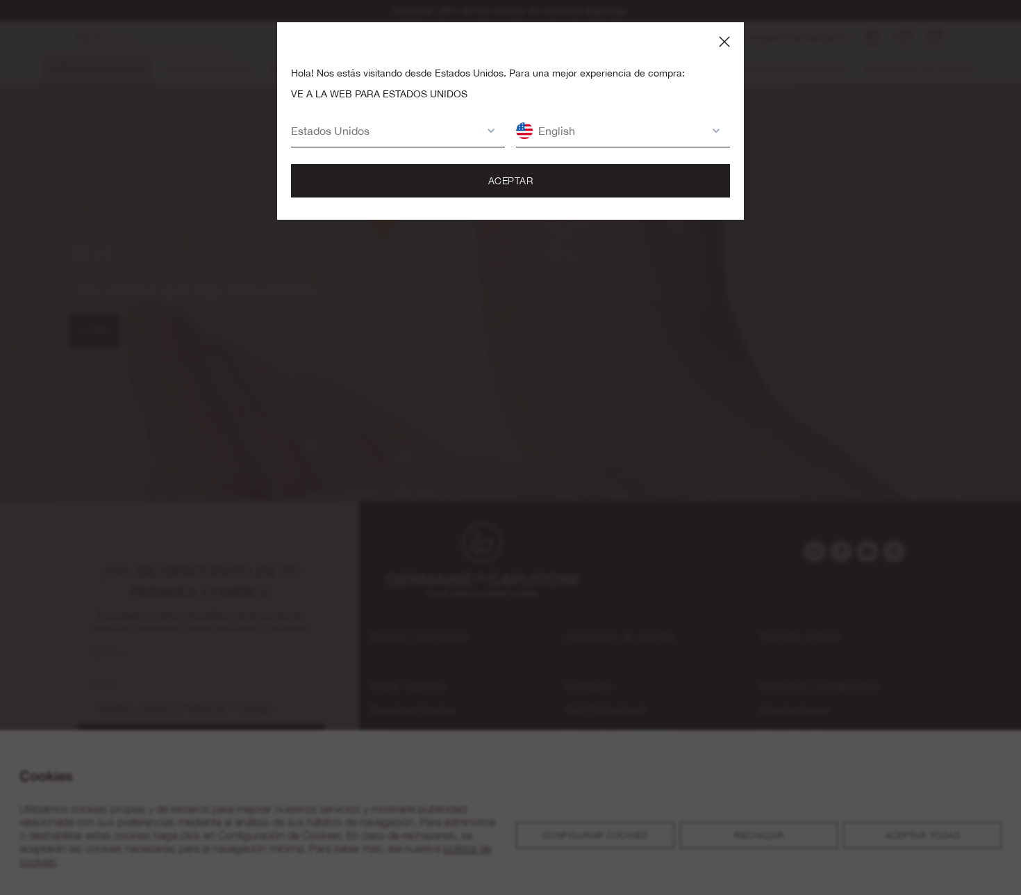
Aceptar (510, 180)
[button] (384, 130)
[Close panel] (724, 41)
